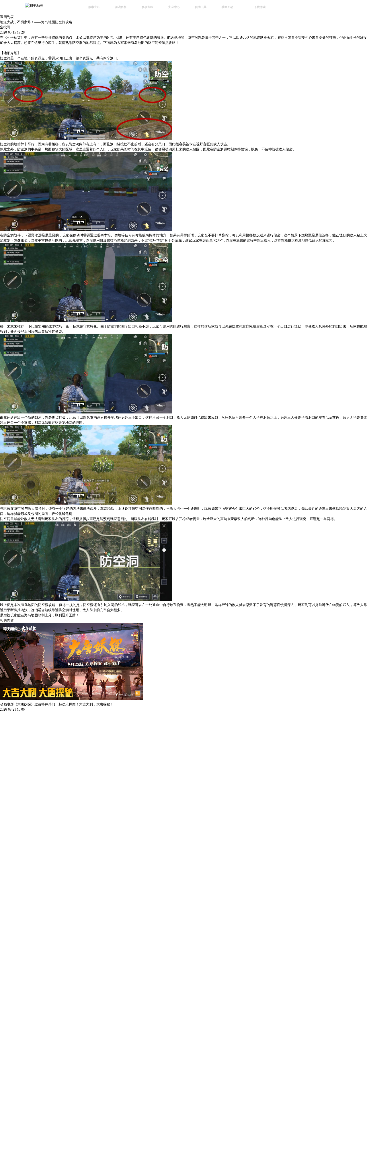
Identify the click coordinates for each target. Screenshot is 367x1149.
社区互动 (227, 7)
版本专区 (94, 7)
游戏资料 (120, 7)
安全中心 (174, 7)
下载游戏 (260, 7)
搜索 (285, 7)
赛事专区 (147, 7)
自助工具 (200, 7)
